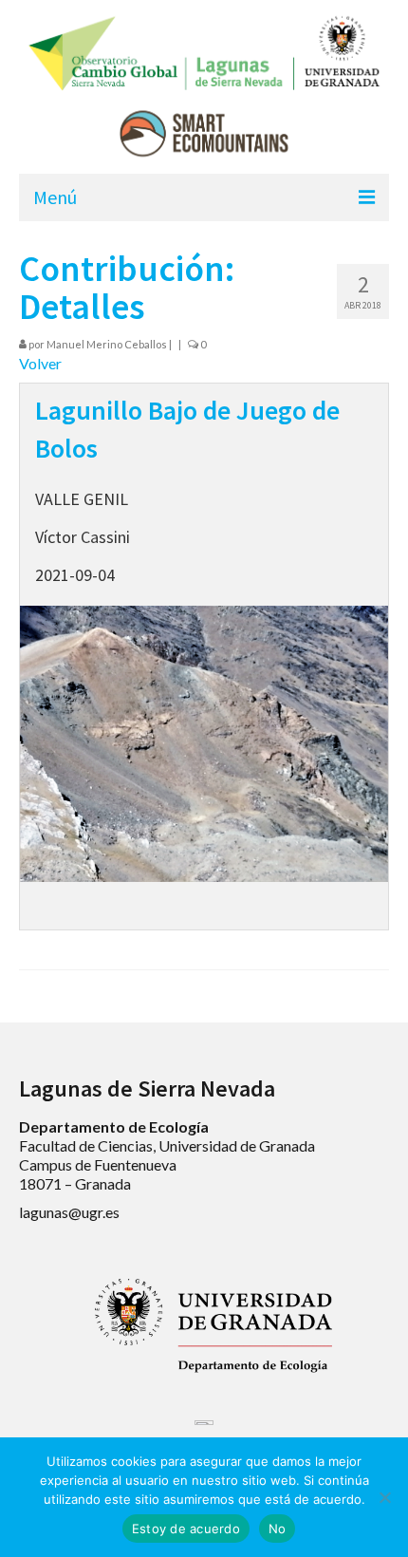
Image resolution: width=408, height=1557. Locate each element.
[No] (384, 1497)
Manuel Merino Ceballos (106, 344)
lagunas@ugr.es (69, 1212)
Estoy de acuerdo (186, 1528)
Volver (40, 363)
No (278, 1528)
